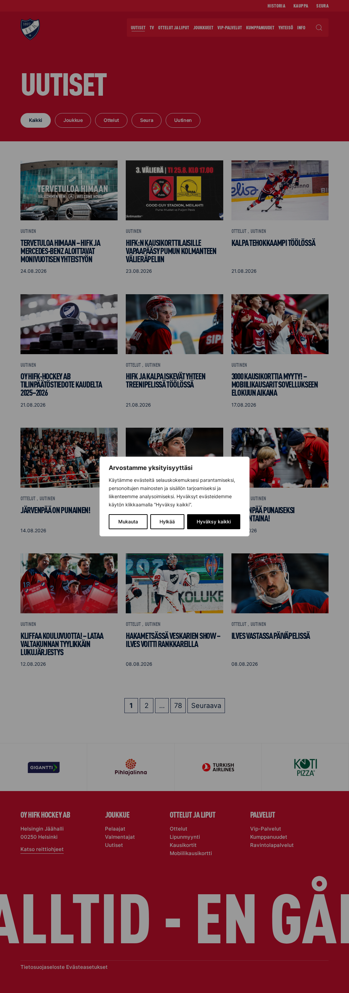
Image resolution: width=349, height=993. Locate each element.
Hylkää (167, 521)
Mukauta (128, 521)
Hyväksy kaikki (214, 521)
